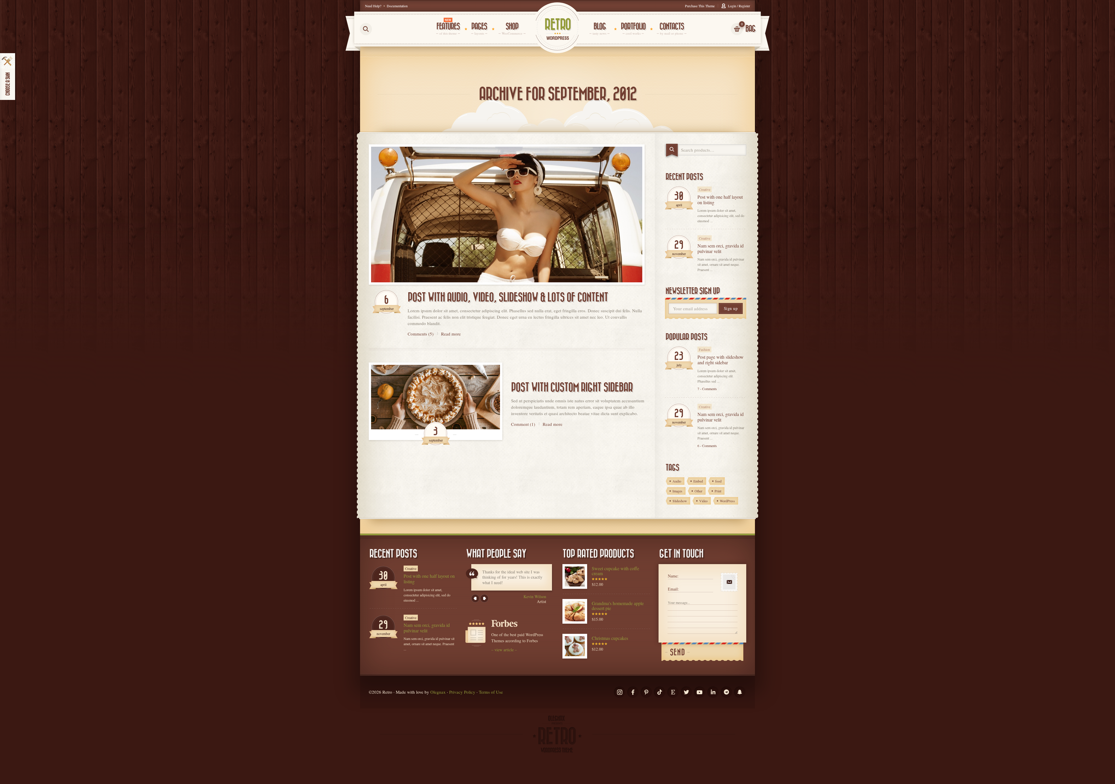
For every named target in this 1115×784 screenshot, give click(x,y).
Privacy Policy (462, 692)
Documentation (397, 6)
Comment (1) (523, 424)
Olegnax (438, 692)
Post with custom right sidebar (572, 387)
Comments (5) (421, 334)
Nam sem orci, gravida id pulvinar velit (720, 248)
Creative (704, 189)
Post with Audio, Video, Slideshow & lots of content (508, 297)
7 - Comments (707, 388)
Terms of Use (491, 692)
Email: (673, 589)
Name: (673, 576)
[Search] (672, 150)
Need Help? (373, 6)
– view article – (504, 649)
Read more (451, 334)
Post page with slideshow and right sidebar (720, 359)
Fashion (704, 349)
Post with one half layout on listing (720, 199)
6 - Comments (707, 445)
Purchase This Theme (700, 6)
